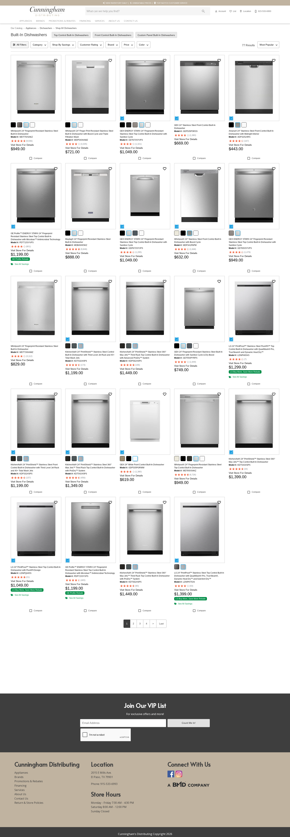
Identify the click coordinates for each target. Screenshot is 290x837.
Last (161, 623)
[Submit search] (203, 11)
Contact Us (131, 20)
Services (100, 20)
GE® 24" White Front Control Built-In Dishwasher (142, 464)
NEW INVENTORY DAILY (116, 3)
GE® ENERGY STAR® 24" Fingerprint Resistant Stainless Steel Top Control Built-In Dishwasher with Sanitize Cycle (143, 134)
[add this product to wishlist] (56, 60)
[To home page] (47, 11)
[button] (216, 11)
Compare (38, 158)
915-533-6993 (108, 784)
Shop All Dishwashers (66, 28)
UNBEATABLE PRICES (141, 3)
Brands (40, 20)
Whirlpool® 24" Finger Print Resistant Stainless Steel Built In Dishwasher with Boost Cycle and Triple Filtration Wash (89, 134)
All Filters (21, 44)
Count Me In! (189, 723)
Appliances (25, 20)
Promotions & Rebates (62, 20)
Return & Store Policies (28, 803)
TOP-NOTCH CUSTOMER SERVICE (171, 3)
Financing (85, 20)
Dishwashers (46, 28)
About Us (114, 20)
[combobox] (39, 44)
